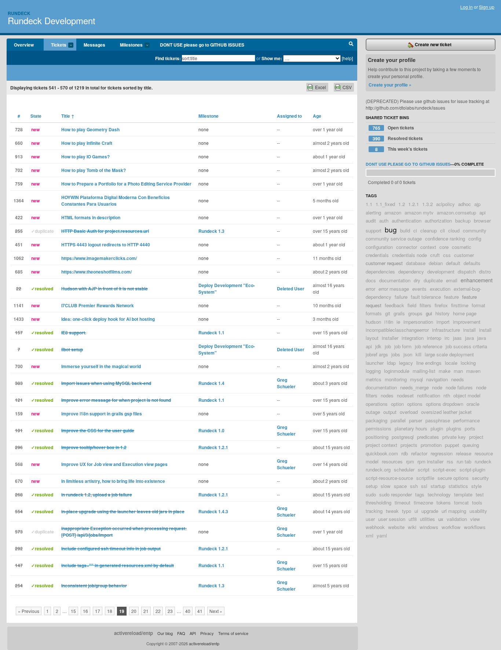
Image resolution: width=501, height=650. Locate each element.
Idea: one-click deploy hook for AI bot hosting (108, 319)
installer (390, 337)
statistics (458, 485)
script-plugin (472, 469)
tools (477, 502)
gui (429, 313)
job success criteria (466, 346)
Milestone (208, 116)
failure (401, 296)
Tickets (55, 45)
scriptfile (425, 477)
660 (19, 143)
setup (371, 485)
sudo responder (395, 494)
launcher (375, 362)
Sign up (486, 7)
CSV (347, 87)
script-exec (444, 469)
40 (187, 611)
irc (447, 337)
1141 (19, 305)
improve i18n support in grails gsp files (101, 413)
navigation (437, 379)
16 (85, 611)
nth (446, 395)
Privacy (207, 633)
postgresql (403, 436)
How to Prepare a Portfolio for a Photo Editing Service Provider (126, 183)
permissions (378, 428)
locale (451, 362)
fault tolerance (426, 296)
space (400, 485)
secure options (453, 477)
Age (317, 116)
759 (19, 183)
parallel (398, 420)
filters (425, 305)
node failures (459, 387)
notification (428, 395)
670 (19, 481)
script (423, 469)
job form (403, 346)
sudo (371, 494)
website (396, 527)
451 (19, 244)
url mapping (454, 510)
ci (415, 230)
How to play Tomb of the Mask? (93, 170)
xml (369, 535)
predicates (428, 436)
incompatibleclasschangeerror (397, 329)
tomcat (461, 502)
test (480, 494)
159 (19, 413)
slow (386, 485)
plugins (453, 428)
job (388, 346)
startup (438, 485)
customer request (384, 263)
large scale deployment (449, 354)
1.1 (369, 204)
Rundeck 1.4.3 (213, 511)
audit (371, 220)
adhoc (464, 204)
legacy (406, 362)
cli (442, 230)
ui (416, 510)
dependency (411, 271)
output (389, 411)
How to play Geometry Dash (90, 129)
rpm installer (430, 461)
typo (406, 510)
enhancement (477, 280)
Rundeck (19, 13)
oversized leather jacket (446, 411)
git (387, 313)
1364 (19, 200)
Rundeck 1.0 (211, 430)
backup (463, 220)
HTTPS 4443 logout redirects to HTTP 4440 (105, 244)
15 (73, 611)
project (476, 436)
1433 (19, 319)
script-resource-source (389, 477)
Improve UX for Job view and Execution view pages (114, 464)
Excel (320, 87)
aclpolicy (445, 204)
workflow (451, 527)
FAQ (181, 633)
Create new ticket (432, 44)
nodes (387, 395)
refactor (419, 453)
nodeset (405, 395)
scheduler (404, 469)
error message (394, 288)
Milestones (128, 45)
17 (97, 611)
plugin (437, 428)
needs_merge (414, 387)
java (469, 337)
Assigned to (289, 116)
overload (409, 411)
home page (464, 313)
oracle (473, 403)
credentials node (409, 254)
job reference (428, 346)
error (370, 288)
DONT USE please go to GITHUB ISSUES (202, 44)
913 (19, 156)
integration (413, 337)
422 (19, 217)
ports (470, 428)
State (35, 116)
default (453, 263)
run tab (464, 461)
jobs (395, 354)
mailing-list (424, 370)
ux (440, 518)
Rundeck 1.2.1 (213, 447)
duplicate (433, 280)
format (478, 305)
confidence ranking (445, 238)
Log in (466, 7)
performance (466, 420)
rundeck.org (378, 469)
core (444, 246)
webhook (375, 527)
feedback (394, 305)
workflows (475, 527)
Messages (94, 44)
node (437, 387)
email (451, 280)
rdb (404, 453)
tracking (374, 510)
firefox (441, 305)
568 (19, 464)
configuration (379, 246)
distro (485, 271)
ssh (414, 485)
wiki (412, 527)
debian (436, 263)
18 (109, 611)
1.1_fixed (385, 204)
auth (383, 220)
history (442, 313)
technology (439, 494)
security (480, 477)
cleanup (428, 230)
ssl (424, 485)
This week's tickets (401, 149)
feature (451, 296)
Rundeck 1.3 (211, 231)
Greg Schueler (286, 383)
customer (464, 254)
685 (19, 271)
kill (418, 354)
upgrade (429, 510)
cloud (454, 230)
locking (468, 362)
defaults (472, 263)
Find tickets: (168, 58)
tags (419, 494)
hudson (373, 321)
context (428, 246)
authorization (438, 220)
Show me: (272, 58)
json (407, 354)
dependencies (380, 271)
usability (478, 510)
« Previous (28, 611)
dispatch (467, 271)
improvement (466, 321)
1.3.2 (427, 204)
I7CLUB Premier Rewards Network (97, 305)
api (482, 212)
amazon (392, 212)
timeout (402, 502)
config (474, 238)
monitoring (396, 379)
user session (391, 518)
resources (392, 461)
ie (398, 321)
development (440, 271)
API (193, 633)
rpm (410, 461)
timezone (423, 502)
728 (19, 129)
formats (374, 313)
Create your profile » (390, 84)
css (447, 254)
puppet (452, 444)
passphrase (437, 420)
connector (406, 246)
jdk (378, 346)
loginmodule (396, 370)
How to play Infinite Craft (86, 143)
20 (133, 611)
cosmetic (461, 246)
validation (457, 518)
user (370, 518)
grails (399, 313)
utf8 (413, 518)
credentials (377, 254)
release (463, 453)
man (458, 370)
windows (429, 527)
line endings (429, 362)
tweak (392, 510)
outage (373, 411)
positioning (377, 436)
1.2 (401, 204)
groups (415, 313)
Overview (24, 44)
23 (170, 611)
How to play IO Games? (85, 156)
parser (415, 420)
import (443, 321)
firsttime (459, 305)
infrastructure (446, 329)
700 (19, 366)
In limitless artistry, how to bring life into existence (113, 481)
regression (442, 453)
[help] (347, 58)
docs (371, 280)
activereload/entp (133, 632)
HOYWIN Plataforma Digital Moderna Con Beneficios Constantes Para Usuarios (115, 200)
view (475, 518)
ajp (477, 204)
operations (377, 403)
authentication (406, 220)
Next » (215, 611)
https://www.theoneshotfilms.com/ (96, 271)
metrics (373, 379)
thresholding (378, 502)
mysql (416, 379)
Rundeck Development (51, 20)
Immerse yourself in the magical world (101, 366)
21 (146, 611)
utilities (427, 518)
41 (199, 611)
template (463, 494)
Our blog (165, 633)
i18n (388, 321)
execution (440, 288)
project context (381, 444)
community (474, 230)
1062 (19, 258)
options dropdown (444, 403)
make (444, 370)
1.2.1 (413, 204)
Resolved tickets (398, 138)
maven (473, 370)
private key (454, 436)
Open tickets (393, 127)
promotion (431, 444)
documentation (394, 280)
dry (417, 280)
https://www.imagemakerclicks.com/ (99, 258)
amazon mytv (419, 212)
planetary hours (411, 428)
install (469, 329)
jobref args (377, 354)
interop (434, 337)
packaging (376, 420)
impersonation (418, 321)
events (419, 288)
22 (158, 611)
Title (67, 116)
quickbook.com (382, 453)
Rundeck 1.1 (211, 332)
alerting (373, 212)
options (415, 403)
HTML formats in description (90, 217)
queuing (470, 444)
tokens (443, 502)
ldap (391, 362)
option (397, 403)
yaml (382, 535)
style (476, 485)
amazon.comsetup (456, 212)
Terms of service (233, 633)
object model (466, 395)
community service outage (394, 238)
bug (391, 229)
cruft (435, 254)
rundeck (483, 461)
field (411, 305)
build (405, 230)
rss (450, 461)
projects (409, 444)
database (415, 263)
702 (19, 170)
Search (351, 44)
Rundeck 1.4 (211, 383)
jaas (457, 337)
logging (373, 370)
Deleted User (290, 288)
